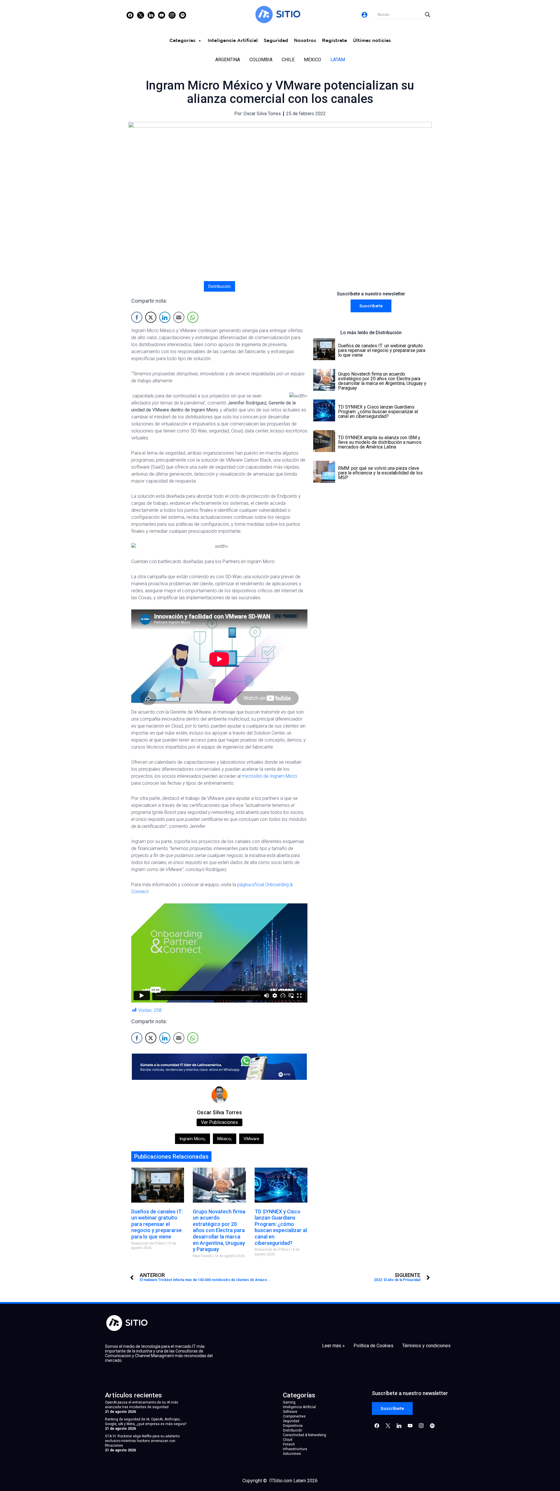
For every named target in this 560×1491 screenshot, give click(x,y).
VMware (251, 1138)
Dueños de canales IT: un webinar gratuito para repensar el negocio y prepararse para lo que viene (157, 1224)
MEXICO (312, 59)
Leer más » (333, 1345)
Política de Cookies (373, 1345)
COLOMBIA (260, 59)
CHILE (288, 59)
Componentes (294, 1416)
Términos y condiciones (426, 1345)
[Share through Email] (178, 317)
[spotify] (182, 14)
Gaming (289, 1402)
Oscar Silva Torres (219, 1112)
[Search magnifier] (428, 14)
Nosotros (305, 40)
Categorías (182, 40)
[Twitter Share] (150, 317)
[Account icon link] (364, 15)
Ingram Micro (192, 1138)
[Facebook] (130, 14)
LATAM (337, 59)
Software (290, 1412)
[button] (371, 306)
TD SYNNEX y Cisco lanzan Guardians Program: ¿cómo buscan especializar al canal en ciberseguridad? (281, 1227)
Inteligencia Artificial (233, 40)
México (224, 1138)
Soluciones (292, 1454)
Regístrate (334, 40)
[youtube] (161, 14)
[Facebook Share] (136, 317)
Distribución (219, 286)
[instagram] (172, 14)
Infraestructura (295, 1449)
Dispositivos (293, 1426)
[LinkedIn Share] (164, 317)
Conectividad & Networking (304, 1435)
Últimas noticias (372, 40)
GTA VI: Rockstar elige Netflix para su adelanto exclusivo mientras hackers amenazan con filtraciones (142, 1441)
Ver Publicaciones (219, 1122)
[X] (140, 14)
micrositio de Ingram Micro (269, 776)
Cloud (287, 1440)
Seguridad (276, 40)
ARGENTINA (227, 59)
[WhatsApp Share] (192, 317)
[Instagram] (151, 14)
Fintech (289, 1444)
